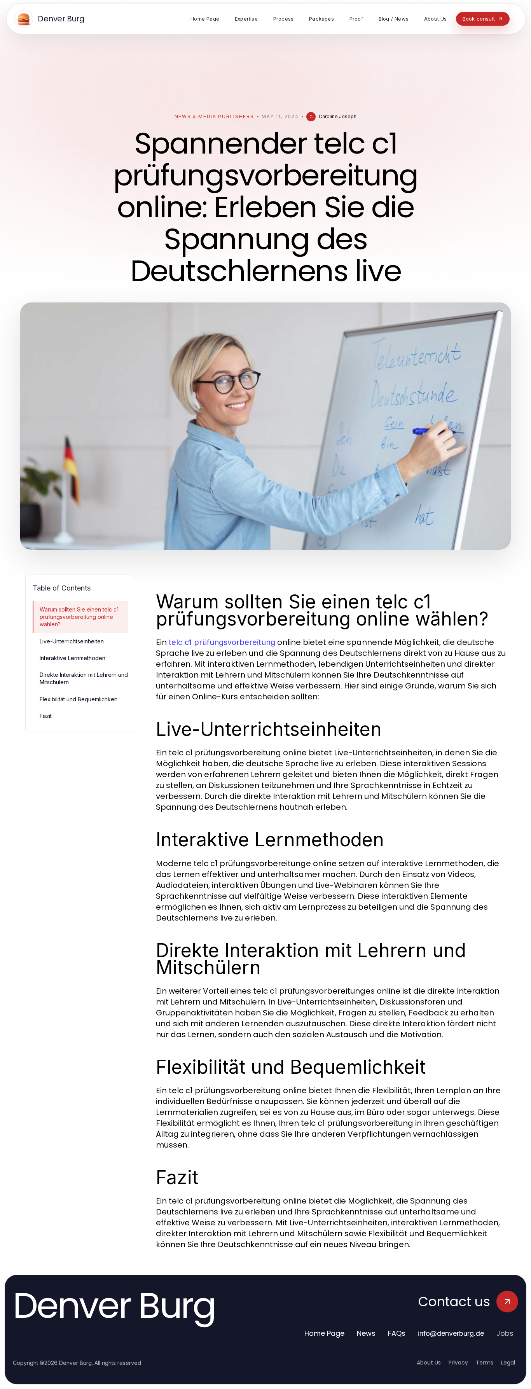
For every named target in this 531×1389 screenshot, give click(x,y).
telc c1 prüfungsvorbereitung (222, 642)
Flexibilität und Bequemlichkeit (78, 699)
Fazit (46, 716)
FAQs (396, 1333)
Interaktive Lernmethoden (72, 658)
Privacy (458, 1362)
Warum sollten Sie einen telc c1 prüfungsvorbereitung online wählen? (79, 617)
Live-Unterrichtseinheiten (72, 641)
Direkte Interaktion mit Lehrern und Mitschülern (84, 678)
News (366, 1333)
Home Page (324, 1333)
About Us (429, 1362)
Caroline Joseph (337, 116)
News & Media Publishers (214, 116)
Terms (484, 1362)
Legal (508, 1362)
